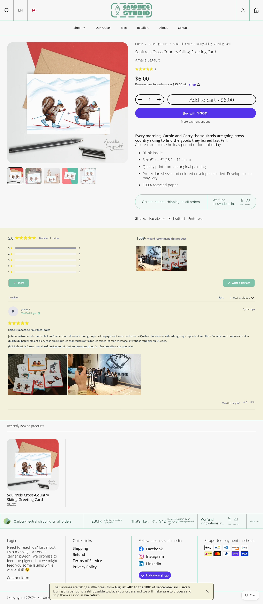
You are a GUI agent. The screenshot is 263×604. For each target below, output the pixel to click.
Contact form (18, 577)
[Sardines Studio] (131, 10)
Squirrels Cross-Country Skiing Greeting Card (33, 473)
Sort (221, 297)
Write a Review (243, 284)
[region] (161, 258)
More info (254, 521)
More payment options (195, 121)
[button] (7, 10)
